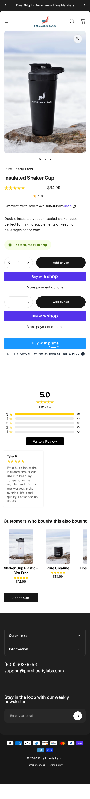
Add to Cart (20, 598)
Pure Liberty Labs (18, 169)
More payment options (45, 287)
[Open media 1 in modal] (77, 38)
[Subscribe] (77, 715)
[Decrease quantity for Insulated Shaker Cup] (9, 262)
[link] (20, 664)
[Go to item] (39, 159)
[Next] (84, 5)
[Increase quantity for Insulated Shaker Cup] (28, 262)
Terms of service (36, 764)
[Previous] (6, 5)
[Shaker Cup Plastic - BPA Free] (21, 546)
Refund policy (55, 764)
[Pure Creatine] (58, 546)
